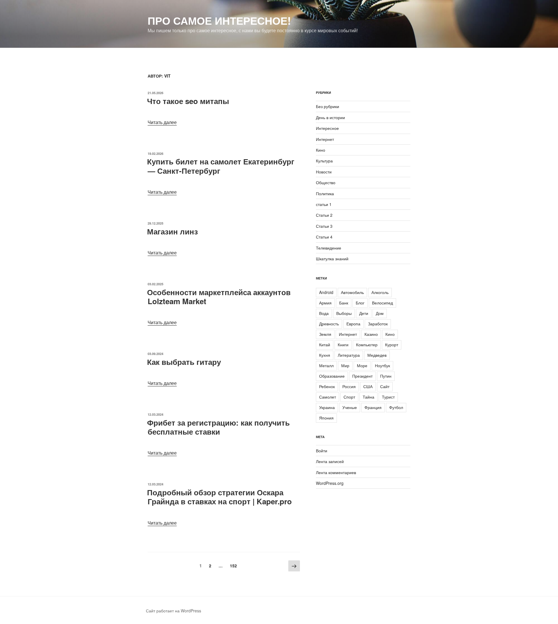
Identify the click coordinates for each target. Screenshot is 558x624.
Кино (320, 150)
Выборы (344, 313)
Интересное (327, 128)
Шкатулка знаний (332, 258)
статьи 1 (324, 204)
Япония (326, 418)
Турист (388, 397)
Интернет (325, 139)
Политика (325, 193)
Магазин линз (172, 231)
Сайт (384, 386)
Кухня (324, 355)
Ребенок (327, 386)
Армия (325, 303)
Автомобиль (352, 292)
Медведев (377, 355)
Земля (325, 334)
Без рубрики (327, 106)
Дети (363, 313)
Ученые (349, 407)
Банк (343, 303)
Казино (371, 334)
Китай (324, 344)
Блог (360, 303)
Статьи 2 (324, 215)
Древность (329, 324)
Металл (326, 365)
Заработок (378, 324)
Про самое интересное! (219, 20)
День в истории (330, 117)
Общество (325, 182)
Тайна (368, 397)
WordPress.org (330, 483)
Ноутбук (382, 365)
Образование (332, 376)
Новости (324, 172)
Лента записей (330, 461)
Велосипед (382, 303)
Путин (385, 376)
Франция (373, 407)
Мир (345, 365)
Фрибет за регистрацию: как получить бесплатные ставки (218, 427)
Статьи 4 (324, 237)
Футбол (396, 407)
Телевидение (328, 248)
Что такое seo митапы (188, 101)
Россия (349, 386)
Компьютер (367, 344)
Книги (343, 344)
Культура (324, 161)
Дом (380, 313)
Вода (324, 313)
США (368, 386)
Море (362, 365)
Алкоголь (380, 292)
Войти (321, 450)
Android (326, 292)
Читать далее (162, 122)
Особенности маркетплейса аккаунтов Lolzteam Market (219, 296)
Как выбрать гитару (184, 361)
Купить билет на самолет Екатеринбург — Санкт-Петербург (220, 166)
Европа (353, 324)
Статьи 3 (324, 226)
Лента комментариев (336, 472)
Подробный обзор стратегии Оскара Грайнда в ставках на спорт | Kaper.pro (219, 497)
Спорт (349, 397)
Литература (349, 355)
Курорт (391, 344)
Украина (327, 407)
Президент (362, 376)
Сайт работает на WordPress (173, 611)
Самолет (327, 397)
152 (235, 566)
